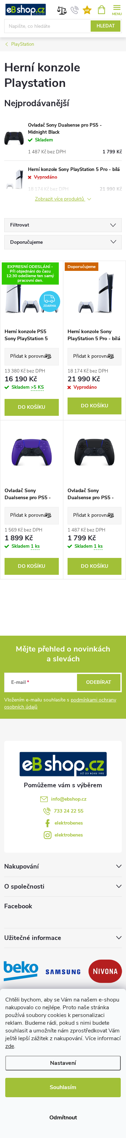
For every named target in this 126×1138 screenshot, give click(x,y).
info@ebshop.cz (68, 799)
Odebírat (98, 682)
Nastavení (63, 1063)
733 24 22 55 (68, 811)
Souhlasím (63, 1087)
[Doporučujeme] (95, 292)
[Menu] (116, 9)
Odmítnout (63, 1117)
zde (9, 1046)
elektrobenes (69, 823)
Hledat (106, 26)
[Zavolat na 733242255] (74, 9)
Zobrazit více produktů (60, 199)
